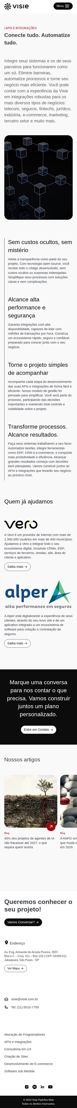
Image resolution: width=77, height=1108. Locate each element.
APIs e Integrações (18, 1042)
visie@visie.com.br (24, 999)
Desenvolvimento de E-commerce (28, 1064)
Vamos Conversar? (21, 922)
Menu (60, 6)
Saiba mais (15, 566)
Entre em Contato (36, 729)
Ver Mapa (13, 968)
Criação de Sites (16, 1056)
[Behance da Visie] (34, 1087)
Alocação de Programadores (24, 1034)
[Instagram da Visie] (27, 1087)
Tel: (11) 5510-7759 (25, 1007)
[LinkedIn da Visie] (42, 1087)
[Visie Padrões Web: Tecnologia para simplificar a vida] (20, 7)
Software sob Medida (19, 1071)
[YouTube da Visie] (50, 1087)
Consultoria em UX (17, 1049)
